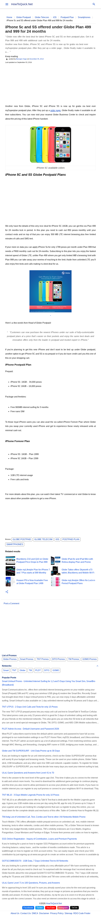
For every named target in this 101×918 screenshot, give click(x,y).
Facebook (28, 908)
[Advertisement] (50, 83)
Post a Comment (11, 603)
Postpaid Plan (70, 539)
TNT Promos (43, 659)
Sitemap (68, 913)
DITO (46, 670)
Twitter (40, 908)
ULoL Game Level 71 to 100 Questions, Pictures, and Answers (31, 883)
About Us (15, 913)
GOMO (56, 670)
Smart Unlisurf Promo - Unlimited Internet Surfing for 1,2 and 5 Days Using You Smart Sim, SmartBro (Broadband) (48, 683)
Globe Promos (10, 659)
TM (30, 670)
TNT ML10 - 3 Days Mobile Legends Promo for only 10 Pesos (30, 795)
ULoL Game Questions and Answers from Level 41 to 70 (28, 773)
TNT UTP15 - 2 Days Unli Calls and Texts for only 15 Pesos (30, 707)
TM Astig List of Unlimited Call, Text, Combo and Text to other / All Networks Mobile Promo (43, 817)
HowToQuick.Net (22, 4)
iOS (57, 539)
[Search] (93, 4)
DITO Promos (58, 659)
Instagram (63, 908)
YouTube (50, 908)
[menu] (7, 4)
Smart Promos (26, 659)
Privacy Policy (57, 913)
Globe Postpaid (22, 539)
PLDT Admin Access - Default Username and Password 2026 (30, 729)
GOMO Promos (89, 659)
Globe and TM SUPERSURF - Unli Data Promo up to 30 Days (31, 751)
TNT (14, 670)
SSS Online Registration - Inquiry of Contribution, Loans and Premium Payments (39, 839)
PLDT (38, 670)
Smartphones (14, 544)
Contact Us (25, 913)
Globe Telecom (43, 539)
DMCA (35, 913)
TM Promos (73, 659)
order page (55, 110)
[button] (6, 592)
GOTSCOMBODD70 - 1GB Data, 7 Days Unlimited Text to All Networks (35, 861)
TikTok (74, 908)
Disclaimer (44, 913)
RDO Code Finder (81, 913)
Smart (6, 670)
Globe (22, 670)
